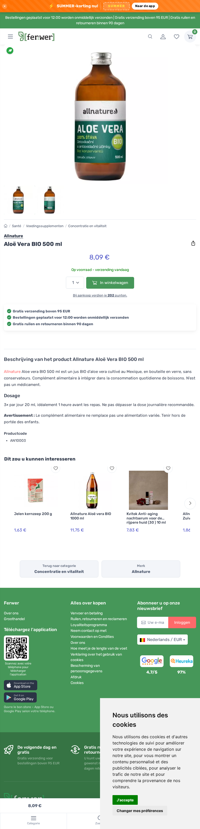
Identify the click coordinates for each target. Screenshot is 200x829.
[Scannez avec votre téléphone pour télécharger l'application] (18, 648)
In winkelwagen (113, 282)
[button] (20, 685)
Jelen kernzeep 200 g (33, 514)
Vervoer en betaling (87, 613)
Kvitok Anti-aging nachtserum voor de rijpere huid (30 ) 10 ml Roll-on (146, 520)
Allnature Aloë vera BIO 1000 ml (90, 516)
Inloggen (182, 622)
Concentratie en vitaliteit (87, 226)
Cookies (77, 683)
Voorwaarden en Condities (92, 636)
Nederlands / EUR (164, 639)
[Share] (193, 243)
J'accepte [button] (125, 800)
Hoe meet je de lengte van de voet (99, 648)
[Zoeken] (150, 36)
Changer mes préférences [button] (140, 810)
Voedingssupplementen (45, 226)
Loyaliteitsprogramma (89, 625)
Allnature (12, 371)
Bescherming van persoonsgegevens (86, 668)
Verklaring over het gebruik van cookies (96, 657)
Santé (16, 226)
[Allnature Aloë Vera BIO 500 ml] (100, 116)
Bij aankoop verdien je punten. (100, 295)
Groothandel (14, 619)
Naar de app (145, 6)
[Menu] (10, 36)
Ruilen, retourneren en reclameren (99, 619)
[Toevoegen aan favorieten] (55, 468)
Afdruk (76, 677)
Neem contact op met (89, 630)
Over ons (11, 613)
